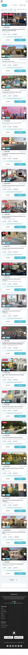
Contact (20, 70)
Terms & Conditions (4, 625)
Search (5, 5)
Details (8, 70)
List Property (3, 610)
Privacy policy (3, 627)
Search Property (4, 611)
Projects (2, 613)
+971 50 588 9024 (9, 603)
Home (2, 608)
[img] (14, 19)
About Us (2, 615)
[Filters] (10, 5)
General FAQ (3, 623)
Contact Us (3, 618)
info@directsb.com (19, 603)
